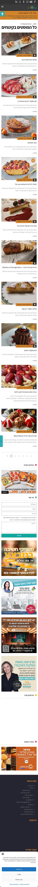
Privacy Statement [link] (14, 884)
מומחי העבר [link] (25, 797)
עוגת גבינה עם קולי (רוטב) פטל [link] (27, 226)
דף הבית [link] (30, 785)
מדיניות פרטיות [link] (25, 792)
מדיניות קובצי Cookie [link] (24, 884)
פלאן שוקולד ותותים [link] (30, 350)
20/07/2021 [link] (29, 97)
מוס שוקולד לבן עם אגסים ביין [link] (27, 101)
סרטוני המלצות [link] (24, 807)
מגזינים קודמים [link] (28, 812)
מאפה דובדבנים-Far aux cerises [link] (26, 184)
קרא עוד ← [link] (34, 70)
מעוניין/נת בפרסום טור (28, 517)
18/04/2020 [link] (29, 304)
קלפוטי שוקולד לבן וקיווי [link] (29, 309)
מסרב (19, 874)
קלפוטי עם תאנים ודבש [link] (29, 60)
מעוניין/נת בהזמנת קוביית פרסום (25, 520)
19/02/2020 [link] (29, 431)
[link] (2, 14)
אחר (11, 520)
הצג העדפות (19, 879)
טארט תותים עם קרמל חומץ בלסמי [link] (25, 392)
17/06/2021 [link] (29, 138)
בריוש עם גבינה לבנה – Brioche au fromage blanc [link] (19, 267)
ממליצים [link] (30, 804)
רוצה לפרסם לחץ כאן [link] (27, 814)
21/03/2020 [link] (29, 387)
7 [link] (11, 456)
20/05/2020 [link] (29, 221)
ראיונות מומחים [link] (28, 809)
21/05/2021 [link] (29, 180)
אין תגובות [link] (20, 55)
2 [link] (30, 456)
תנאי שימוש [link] (26, 790)
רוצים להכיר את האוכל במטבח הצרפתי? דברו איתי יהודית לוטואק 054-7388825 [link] (20, 17)
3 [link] (26, 456)
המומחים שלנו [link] (29, 795)
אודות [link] (31, 788)
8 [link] (7, 456)
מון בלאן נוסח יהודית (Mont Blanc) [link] (25, 436)
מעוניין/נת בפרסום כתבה (11, 517)
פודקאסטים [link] (29, 800)
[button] (3, 854)
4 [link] (22, 456)
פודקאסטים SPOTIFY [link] (23, 802)
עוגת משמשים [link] (32, 143)
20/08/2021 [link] (29, 55)
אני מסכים (19, 869)
